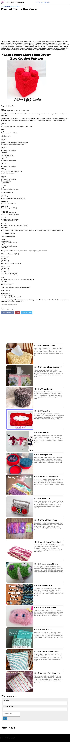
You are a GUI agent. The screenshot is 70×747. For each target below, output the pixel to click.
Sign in (38, 2)
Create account (45, 2)
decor (15, 304)
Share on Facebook (7, 312)
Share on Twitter (26, 312)
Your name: (6, 700)
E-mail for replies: (8, 706)
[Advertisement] (35, 24)
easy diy (10, 304)
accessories (4, 304)
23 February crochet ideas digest (10, 6)
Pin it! (17, 312)
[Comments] (7, 308)
